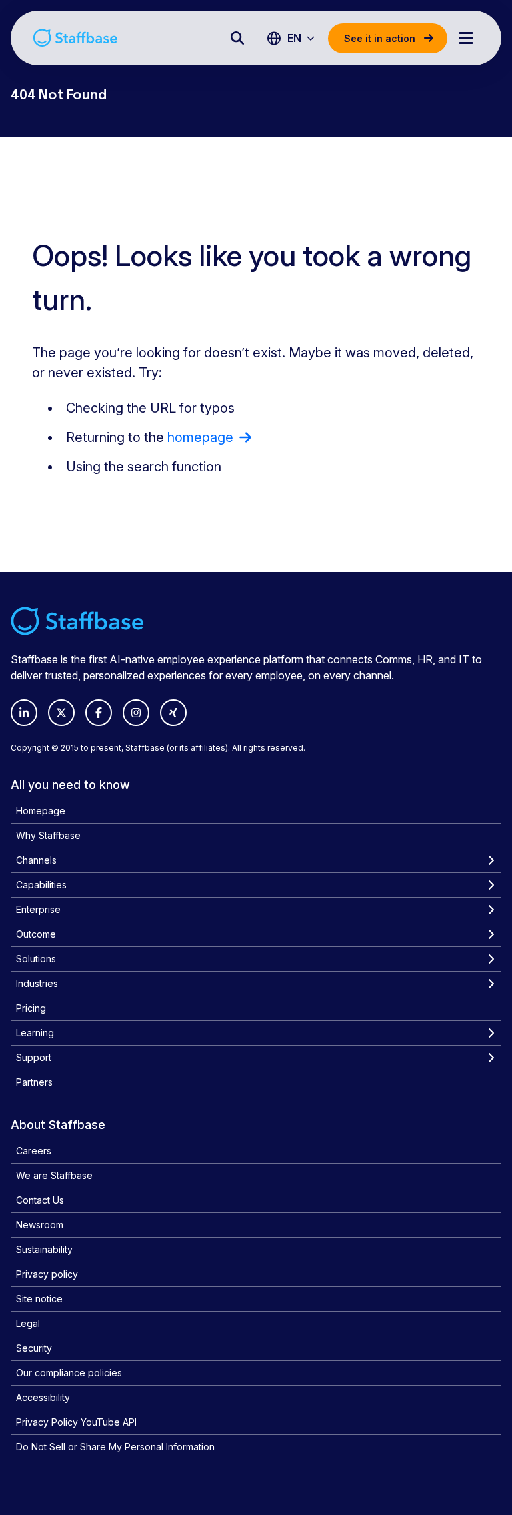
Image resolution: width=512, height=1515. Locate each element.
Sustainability (44, 1249)
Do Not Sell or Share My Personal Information (115, 1446)
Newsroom (39, 1224)
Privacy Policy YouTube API (76, 1422)
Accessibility (43, 1397)
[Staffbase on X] (61, 712)
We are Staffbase (54, 1175)
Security (34, 1348)
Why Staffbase (48, 835)
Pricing (31, 1008)
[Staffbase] (75, 38)
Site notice (39, 1298)
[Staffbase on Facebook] (98, 712)
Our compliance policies (69, 1372)
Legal (28, 1323)
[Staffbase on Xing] (173, 712)
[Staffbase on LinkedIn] (24, 712)
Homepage (40, 810)
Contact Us (40, 1200)
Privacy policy (47, 1274)
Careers (33, 1150)
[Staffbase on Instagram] (136, 712)
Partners (34, 1082)
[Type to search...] (237, 38)
